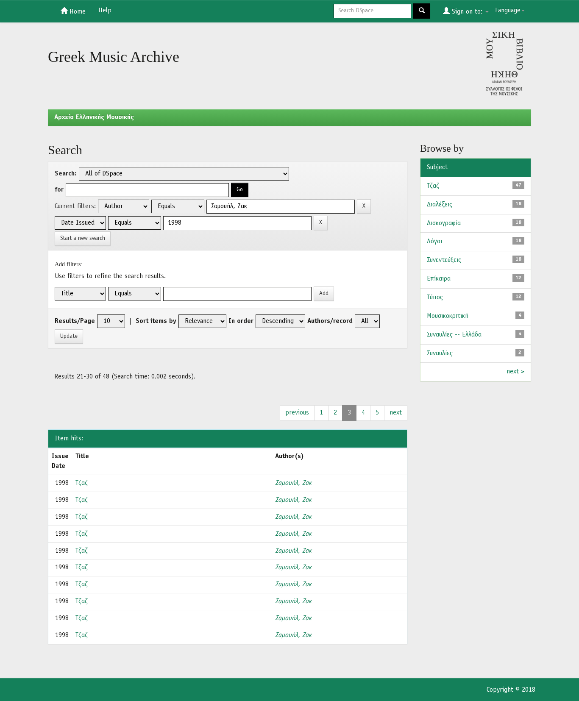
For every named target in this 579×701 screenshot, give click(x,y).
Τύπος (435, 297)
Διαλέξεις (439, 204)
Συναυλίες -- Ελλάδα (454, 334)
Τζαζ (81, 483)
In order (240, 321)
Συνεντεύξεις (444, 260)
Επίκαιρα (439, 278)
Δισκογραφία (444, 223)
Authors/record (330, 321)
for (59, 189)
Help (104, 10)
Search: (66, 173)
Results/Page (75, 321)
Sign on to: (467, 11)
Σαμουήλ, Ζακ (293, 483)
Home (76, 11)
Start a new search (82, 238)
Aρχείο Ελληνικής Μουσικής (94, 117)
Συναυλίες (440, 353)
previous (297, 412)
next (396, 412)
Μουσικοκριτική (447, 316)
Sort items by (156, 321)
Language (508, 10)
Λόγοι (434, 241)
